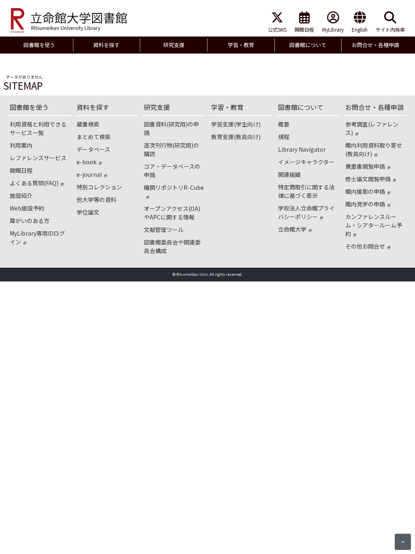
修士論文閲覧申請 (368, 179)
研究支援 (157, 107)
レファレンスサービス (38, 158)
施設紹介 (21, 195)
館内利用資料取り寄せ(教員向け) (373, 149)
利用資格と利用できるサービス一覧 (38, 128)
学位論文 (88, 212)
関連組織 (289, 174)
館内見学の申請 (365, 204)
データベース (93, 149)
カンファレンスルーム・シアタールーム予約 (373, 225)
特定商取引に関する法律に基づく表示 (306, 191)
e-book (86, 162)
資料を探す (93, 107)
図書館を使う (29, 107)
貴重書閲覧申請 (365, 166)
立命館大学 (292, 229)
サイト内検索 (390, 29)
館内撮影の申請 (365, 191)
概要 (283, 124)
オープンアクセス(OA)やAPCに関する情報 (172, 212)
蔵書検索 (88, 124)
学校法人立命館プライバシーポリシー (306, 212)
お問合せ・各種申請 (374, 107)
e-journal (89, 174)
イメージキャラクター (306, 162)
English (360, 29)
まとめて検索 (94, 137)
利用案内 (21, 145)
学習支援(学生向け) (236, 124)
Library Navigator (302, 149)
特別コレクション (99, 187)
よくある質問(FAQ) (34, 183)
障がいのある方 (29, 221)
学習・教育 (227, 107)
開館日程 (304, 29)
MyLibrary (333, 29)
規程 (283, 137)
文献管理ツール (164, 229)
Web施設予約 (27, 208)
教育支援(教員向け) (236, 137)
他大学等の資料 (96, 199)
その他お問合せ (365, 246)
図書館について (300, 107)
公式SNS (277, 29)
